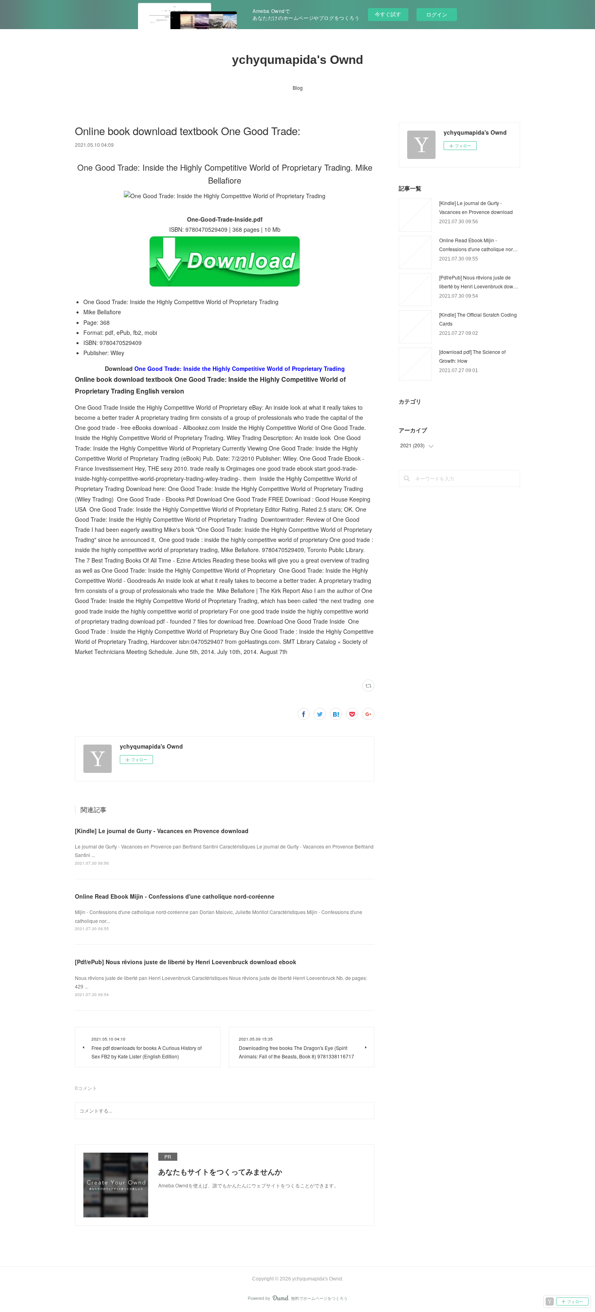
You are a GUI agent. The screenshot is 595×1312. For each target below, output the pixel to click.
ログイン (436, 14)
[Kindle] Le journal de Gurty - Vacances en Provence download (162, 831)
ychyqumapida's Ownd (297, 59)
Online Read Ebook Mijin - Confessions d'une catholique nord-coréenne (174, 896)
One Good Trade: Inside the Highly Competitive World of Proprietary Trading (239, 368)
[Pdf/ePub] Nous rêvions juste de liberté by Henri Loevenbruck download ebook (185, 962)
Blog (298, 87)
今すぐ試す (388, 14)
